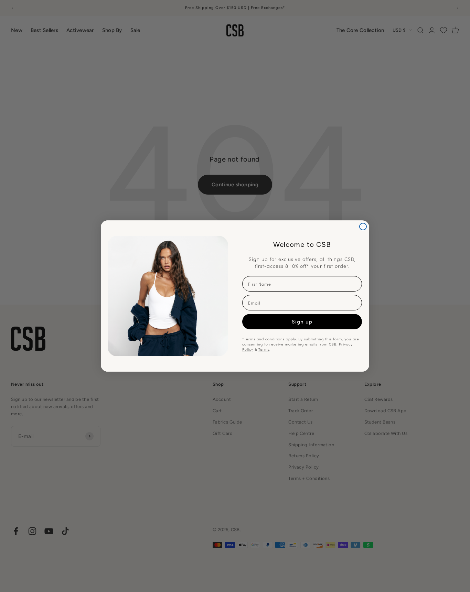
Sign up (302, 321)
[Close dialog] (363, 226)
